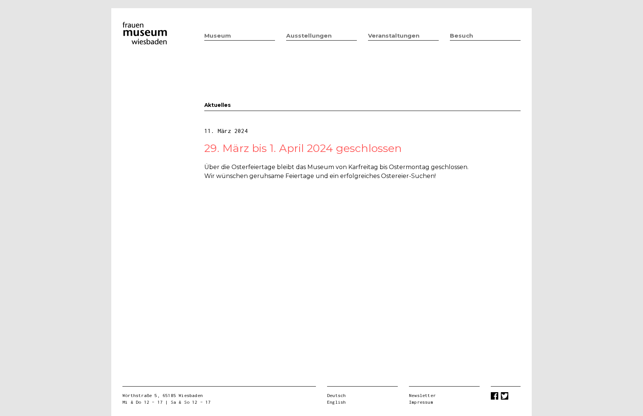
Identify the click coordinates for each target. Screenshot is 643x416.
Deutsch (336, 395)
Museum (217, 35)
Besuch (461, 35)
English (336, 402)
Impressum (421, 402)
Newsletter (422, 395)
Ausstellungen (309, 35)
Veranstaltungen (393, 35)
